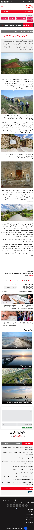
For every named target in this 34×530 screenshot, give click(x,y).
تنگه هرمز (30, 21)
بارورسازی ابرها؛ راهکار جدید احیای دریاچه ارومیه (19, 348)
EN (7, 2)
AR (4, 2)
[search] (2, 1)
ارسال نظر (27, 427)
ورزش (32, 502)
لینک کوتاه (14, 285)
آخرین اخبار (28, 443)
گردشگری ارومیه (17, 280)
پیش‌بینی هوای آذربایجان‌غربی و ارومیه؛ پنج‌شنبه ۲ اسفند (17, 384)
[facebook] (27, 287)
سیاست (18, 500)
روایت (27, 502)
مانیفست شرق (29, 517)
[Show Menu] (2, 5)
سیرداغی (7, 280)
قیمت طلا (11, 18)
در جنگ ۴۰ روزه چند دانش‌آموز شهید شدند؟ (23, 470)
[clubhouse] (11, 505)
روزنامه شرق (28, 11)
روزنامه (6, 443)
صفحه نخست (30, 500)
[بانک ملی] (17, 438)
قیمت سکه (4, 18)
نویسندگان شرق (29, 520)
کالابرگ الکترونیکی (21, 18)
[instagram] (23, 505)
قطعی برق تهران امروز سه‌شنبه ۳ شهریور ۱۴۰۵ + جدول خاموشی (18, 476)
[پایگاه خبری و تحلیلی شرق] (29, 6)
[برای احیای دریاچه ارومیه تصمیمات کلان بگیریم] (17, 395)
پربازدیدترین (17, 443)
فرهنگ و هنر (6, 500)
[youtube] (8, 505)
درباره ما (31, 512)
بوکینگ (30, 492)
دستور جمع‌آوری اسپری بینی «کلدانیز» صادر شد (22, 466)
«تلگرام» (30, 275)
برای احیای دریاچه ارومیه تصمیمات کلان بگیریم (19, 402)
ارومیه (26, 280)
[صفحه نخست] (10, 2)
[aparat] (14, 505)
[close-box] (2, 25)
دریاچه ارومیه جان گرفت (25, 366)
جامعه (31, 32)
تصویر (22, 502)
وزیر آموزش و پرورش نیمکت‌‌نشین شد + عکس (22, 479)
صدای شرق (16, 502)
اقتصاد (13, 500)
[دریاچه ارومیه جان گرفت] (17, 359)
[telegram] (32, 287)
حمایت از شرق (29, 514)
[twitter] (29, 287)
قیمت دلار (30, 18)
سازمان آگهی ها (29, 522)
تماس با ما (30, 509)
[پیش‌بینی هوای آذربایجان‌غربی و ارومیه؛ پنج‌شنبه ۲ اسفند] (17, 377)
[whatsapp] (24, 287)
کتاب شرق (5, 11)
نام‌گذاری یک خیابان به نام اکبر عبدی (24, 473)
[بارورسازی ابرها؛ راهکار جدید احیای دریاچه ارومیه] (17, 340)
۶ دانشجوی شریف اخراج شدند (26, 458)
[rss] (26, 505)
